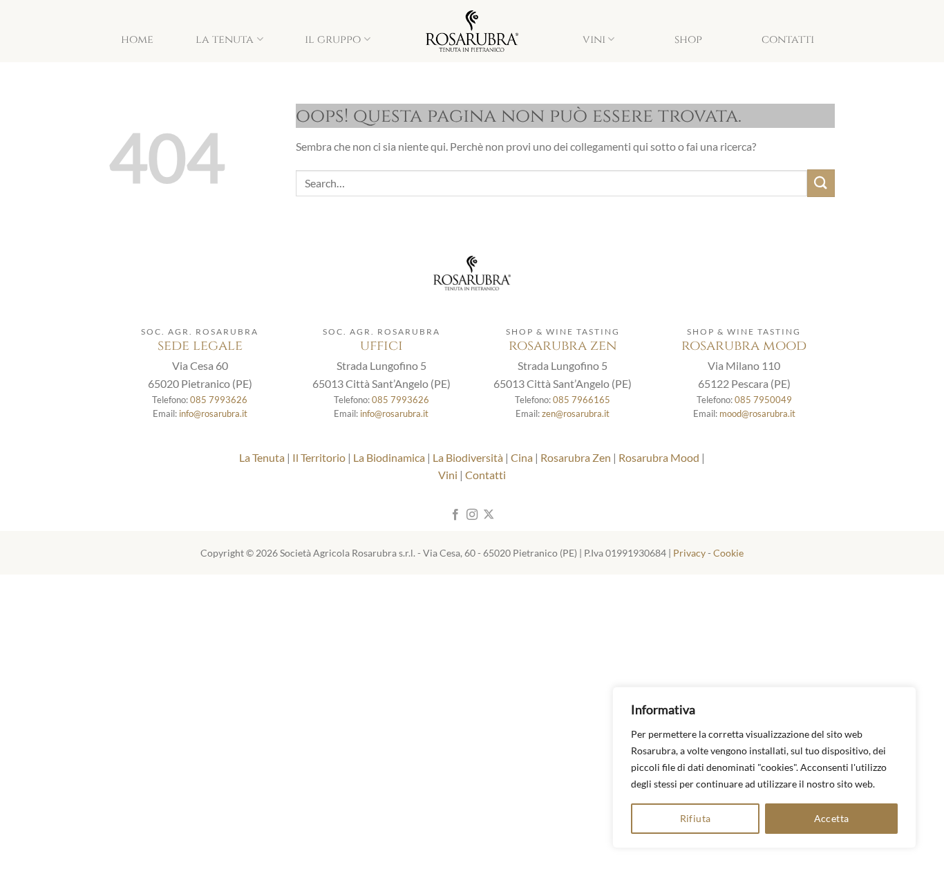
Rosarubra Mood (659, 457)
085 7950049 (763, 399)
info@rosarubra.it (213, 413)
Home (137, 39)
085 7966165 (581, 399)
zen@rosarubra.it (576, 413)
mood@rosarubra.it (757, 413)
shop (688, 39)
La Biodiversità (468, 457)
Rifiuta (695, 818)
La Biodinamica (389, 457)
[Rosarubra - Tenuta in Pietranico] (472, 31)
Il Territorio (319, 457)
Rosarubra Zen (575, 457)
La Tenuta (225, 39)
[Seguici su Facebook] (454, 515)
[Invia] (821, 182)
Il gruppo (333, 39)
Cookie (728, 553)
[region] (764, 767)
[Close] (902, 698)
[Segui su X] (488, 515)
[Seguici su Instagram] (472, 515)
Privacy (689, 553)
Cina (522, 457)
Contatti (788, 39)
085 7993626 (218, 399)
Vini (594, 39)
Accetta (831, 818)
